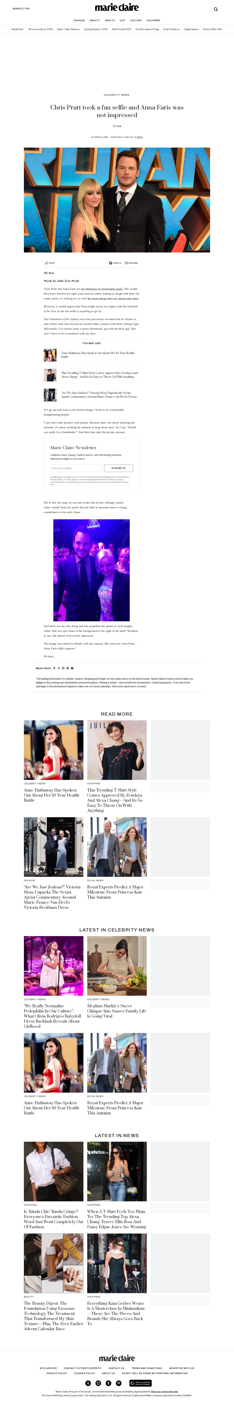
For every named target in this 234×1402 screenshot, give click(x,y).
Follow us (117, 263)
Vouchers (153, 20)
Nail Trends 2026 (121, 29)
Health (110, 20)
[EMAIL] (72, 668)
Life (122, 20)
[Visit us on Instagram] (98, 1383)
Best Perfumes (171, 29)
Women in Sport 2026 (41, 29)
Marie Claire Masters (68, 29)
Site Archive (48, 1368)
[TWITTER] (59, 668)
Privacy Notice (56, 479)
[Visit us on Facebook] (108, 1383)
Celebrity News (117, 95)
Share (52, 263)
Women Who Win (212, 29)
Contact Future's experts (82, 1368)
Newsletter (133, 263)
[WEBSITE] (68, 668)
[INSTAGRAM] (63, 668)
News (140, 137)
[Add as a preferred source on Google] (160, 1383)
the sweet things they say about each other (113, 298)
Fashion (79, 20)
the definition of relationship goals (102, 288)
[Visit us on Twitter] (88, 1383)
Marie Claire (101, 137)
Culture (136, 20)
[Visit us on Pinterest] (118, 1383)
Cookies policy (84, 1373)
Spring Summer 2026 (96, 29)
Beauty (95, 20)
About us (108, 1373)
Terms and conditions (146, 1368)
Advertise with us (181, 1368)
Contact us (116, 1368)
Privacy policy (56, 1373)
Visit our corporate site (164, 1392)
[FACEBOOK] (54, 668)
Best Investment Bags (147, 29)
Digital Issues (191, 29)
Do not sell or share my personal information (155, 1373)
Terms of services (86, 477)
